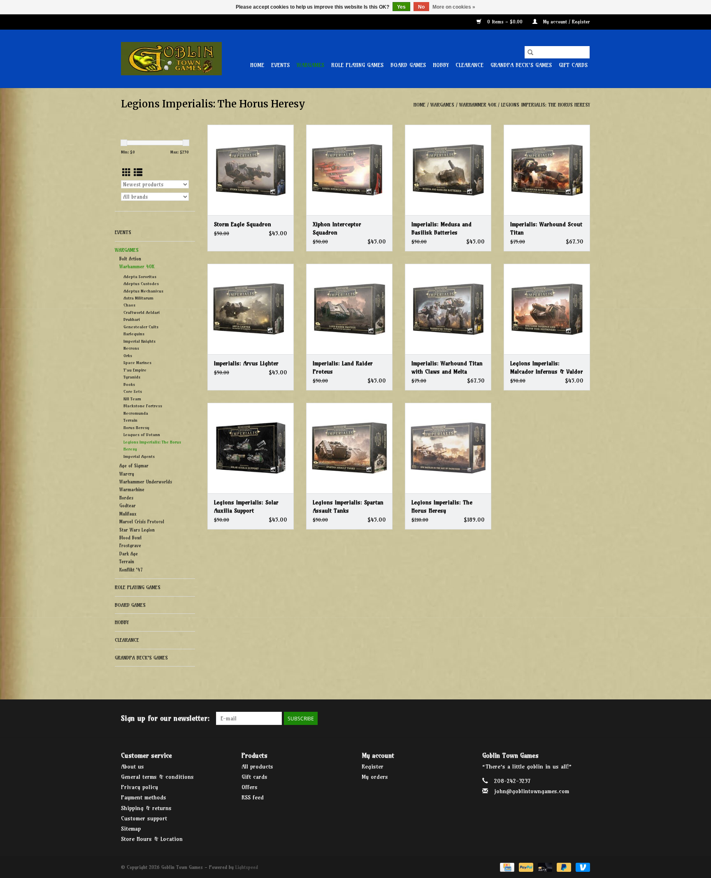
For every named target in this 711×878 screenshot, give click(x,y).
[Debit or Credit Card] (544, 867)
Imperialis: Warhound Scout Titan (546, 228)
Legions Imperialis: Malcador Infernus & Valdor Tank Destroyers (546, 368)
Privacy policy (139, 787)
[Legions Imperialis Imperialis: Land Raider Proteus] (349, 309)
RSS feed (253, 797)
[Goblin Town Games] (171, 58)
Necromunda (135, 413)
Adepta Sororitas (139, 276)
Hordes (126, 498)
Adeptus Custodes (141, 283)
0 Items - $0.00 (505, 22)
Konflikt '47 (130, 570)
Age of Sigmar (134, 466)
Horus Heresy (136, 427)
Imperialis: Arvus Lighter (246, 363)
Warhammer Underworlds (145, 482)
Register (372, 766)
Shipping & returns (146, 808)
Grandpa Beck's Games (521, 65)
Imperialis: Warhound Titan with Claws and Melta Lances (447, 368)
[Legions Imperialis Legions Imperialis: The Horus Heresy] (448, 448)
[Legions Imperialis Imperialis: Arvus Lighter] (250, 309)
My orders (375, 776)
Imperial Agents (139, 456)
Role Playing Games (357, 65)
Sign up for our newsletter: (165, 718)
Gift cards (573, 65)
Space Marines (137, 362)
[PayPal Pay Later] (563, 867)
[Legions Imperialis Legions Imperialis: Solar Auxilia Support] (250, 448)
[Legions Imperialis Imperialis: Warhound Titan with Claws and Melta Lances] (448, 309)
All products (257, 766)
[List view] (138, 172)
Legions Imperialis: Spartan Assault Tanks (348, 506)
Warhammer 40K (477, 105)
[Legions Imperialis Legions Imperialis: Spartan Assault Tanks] (349, 448)
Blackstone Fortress (142, 406)
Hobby (440, 65)
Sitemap (131, 828)
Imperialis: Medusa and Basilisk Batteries (441, 228)
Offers (250, 787)
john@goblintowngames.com (531, 791)
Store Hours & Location (152, 839)
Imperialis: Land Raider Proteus (343, 367)
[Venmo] (581, 867)
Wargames (310, 65)
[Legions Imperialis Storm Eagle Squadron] (250, 170)
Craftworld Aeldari (141, 312)
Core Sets (132, 391)
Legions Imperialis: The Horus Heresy (545, 105)
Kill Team (132, 399)
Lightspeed (246, 867)
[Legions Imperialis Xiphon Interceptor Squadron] (349, 170)
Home (257, 65)
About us (132, 766)
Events (280, 65)
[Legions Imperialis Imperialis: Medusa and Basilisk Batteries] (448, 170)
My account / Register (565, 22)
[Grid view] (126, 172)
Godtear (127, 506)
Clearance (469, 65)
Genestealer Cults (140, 327)
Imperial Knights (139, 341)
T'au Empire (134, 370)
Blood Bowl (130, 538)
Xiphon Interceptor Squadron (337, 228)
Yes (401, 7)
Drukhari (131, 319)
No (421, 7)
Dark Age (128, 554)
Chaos (129, 305)
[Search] (530, 52)
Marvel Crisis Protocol (141, 522)
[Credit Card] (506, 867)
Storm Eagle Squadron (242, 224)
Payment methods (143, 797)
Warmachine (131, 489)
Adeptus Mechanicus (143, 291)
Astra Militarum (138, 298)
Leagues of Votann (141, 434)
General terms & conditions (157, 776)
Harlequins (133, 334)
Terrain (130, 420)
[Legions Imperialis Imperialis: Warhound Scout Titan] (547, 170)
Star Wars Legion (137, 530)
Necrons (131, 348)
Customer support (144, 818)
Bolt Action (130, 259)
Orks (127, 355)
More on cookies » (453, 7)
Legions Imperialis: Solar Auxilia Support (246, 506)
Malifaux (127, 514)
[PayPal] (525, 867)
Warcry (126, 474)
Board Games (408, 65)
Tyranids (131, 377)
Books (129, 384)
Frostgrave (130, 545)
